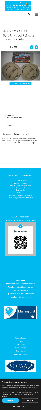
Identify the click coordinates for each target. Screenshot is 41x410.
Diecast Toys (20, 344)
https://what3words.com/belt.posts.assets (20, 284)
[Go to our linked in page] (10, 208)
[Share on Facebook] (17, 125)
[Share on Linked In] (22, 125)
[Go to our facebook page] (5, 208)
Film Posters (20, 351)
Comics (20, 341)
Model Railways (20, 348)
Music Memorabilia (20, 354)
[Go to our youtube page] (14, 208)
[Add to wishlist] (36, 47)
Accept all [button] (10, 400)
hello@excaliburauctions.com (23, 198)
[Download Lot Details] (31, 47)
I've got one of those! (21, 134)
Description (7, 134)
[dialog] (20, 394)
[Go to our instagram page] (26, 125)
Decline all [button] (29, 400)
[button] (20, 406)
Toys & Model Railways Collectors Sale (19, 37)
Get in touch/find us (20, 180)
